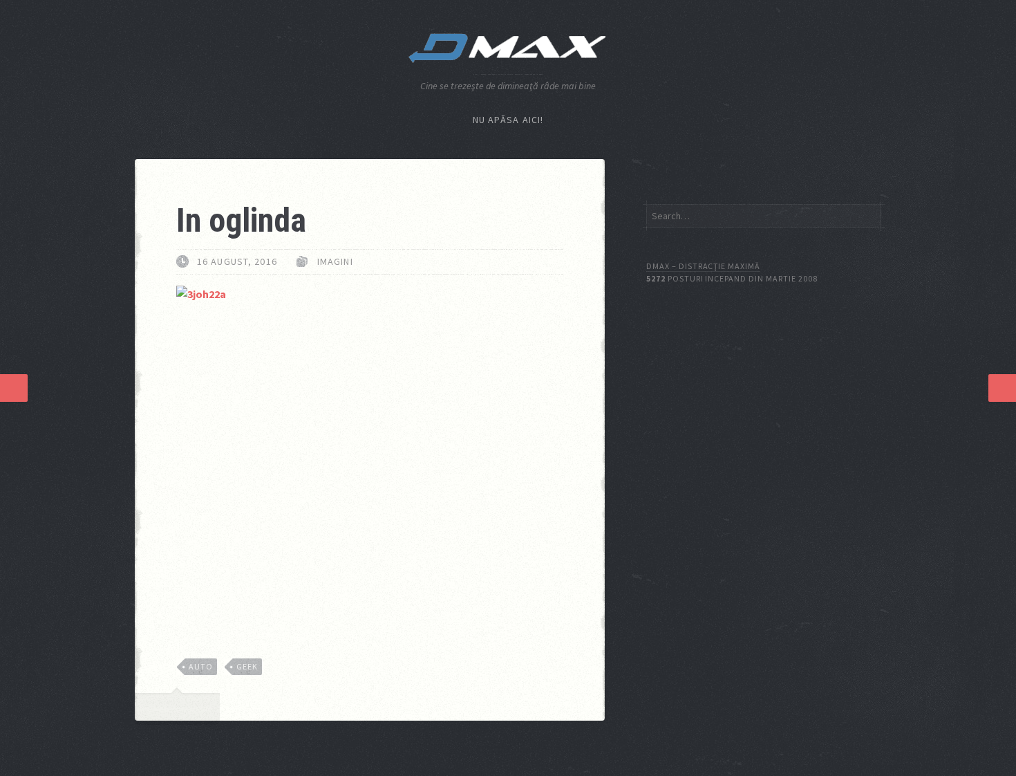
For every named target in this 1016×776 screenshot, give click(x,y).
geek (247, 666)
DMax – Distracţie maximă (703, 266)
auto (201, 666)
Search (869, 215)
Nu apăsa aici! (508, 119)
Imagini (335, 261)
